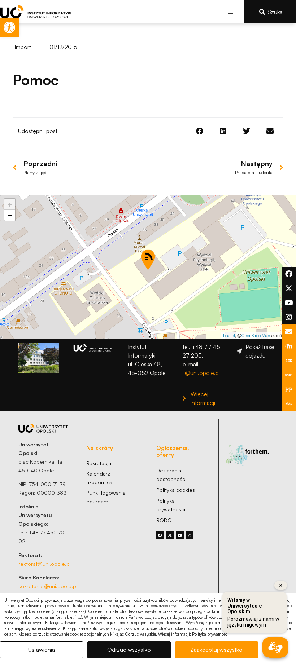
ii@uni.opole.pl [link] (201, 372)
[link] (9, 27)
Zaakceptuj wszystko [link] (216, 649)
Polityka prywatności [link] (210, 634)
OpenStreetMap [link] (255, 335)
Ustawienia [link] (41, 649)
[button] (231, 11)
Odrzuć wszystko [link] (129, 649)
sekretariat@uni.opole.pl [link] (47, 586)
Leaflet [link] (229, 335)
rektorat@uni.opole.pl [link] (44, 563)
